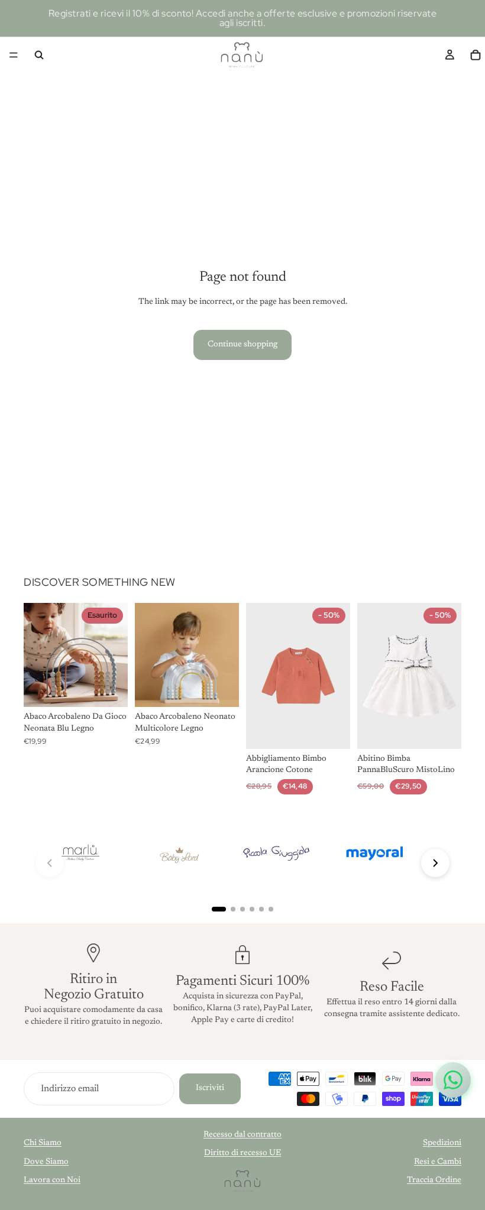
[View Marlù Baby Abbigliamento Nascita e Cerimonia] (79, 853)
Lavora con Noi (52, 1180)
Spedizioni (442, 1143)
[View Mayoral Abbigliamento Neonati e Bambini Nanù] (374, 853)
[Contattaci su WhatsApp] (453, 1080)
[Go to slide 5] (261, 909)
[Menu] (13, 55)
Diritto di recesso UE (242, 1153)
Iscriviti (210, 1088)
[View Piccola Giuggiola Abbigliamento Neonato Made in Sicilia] (276, 853)
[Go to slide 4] (252, 909)
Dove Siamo (46, 1162)
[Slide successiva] (115, 655)
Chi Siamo (43, 1143)
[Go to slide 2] (233, 909)
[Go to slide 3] (242, 909)
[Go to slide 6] (271, 909)
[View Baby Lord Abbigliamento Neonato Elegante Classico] (178, 853)
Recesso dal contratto (242, 1135)
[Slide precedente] (37, 655)
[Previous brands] (49, 863)
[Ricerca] (39, 55)
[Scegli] (331, 730)
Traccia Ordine (434, 1180)
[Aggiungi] (220, 689)
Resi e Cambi (437, 1162)
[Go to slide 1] (219, 909)
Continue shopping (242, 344)
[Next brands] (435, 863)
